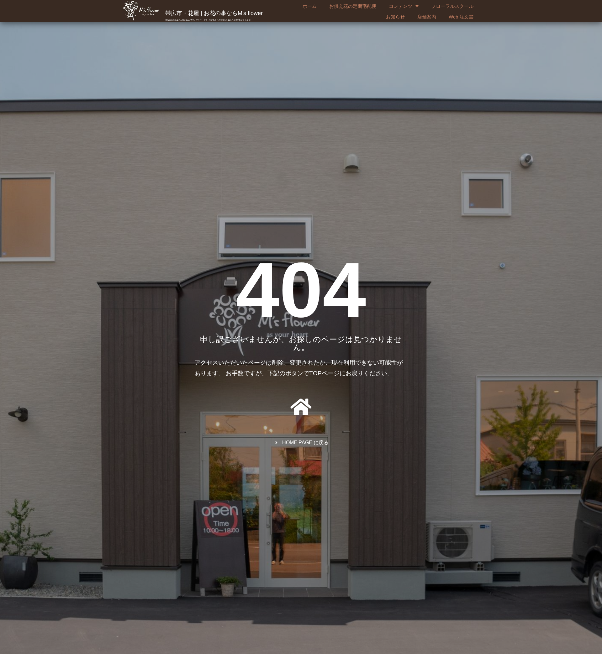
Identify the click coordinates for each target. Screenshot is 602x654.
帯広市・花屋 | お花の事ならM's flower (214, 13)
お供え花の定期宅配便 (352, 6)
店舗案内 (426, 16)
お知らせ (395, 16)
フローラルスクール (452, 6)
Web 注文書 (461, 16)
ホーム (310, 6)
